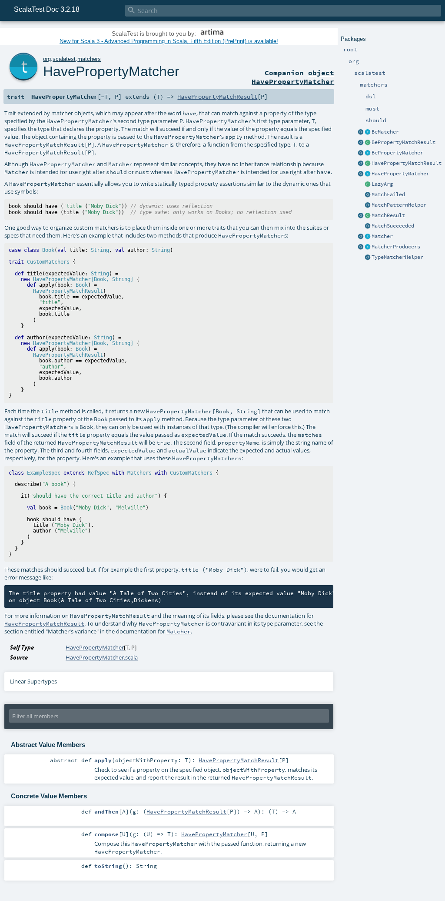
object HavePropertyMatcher (293, 77)
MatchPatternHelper (399, 205)
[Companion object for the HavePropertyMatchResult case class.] (360, 163)
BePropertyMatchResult (403, 142)
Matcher (382, 236)
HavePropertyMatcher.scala (102, 657)
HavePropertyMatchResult (407, 163)
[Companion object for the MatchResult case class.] (360, 215)
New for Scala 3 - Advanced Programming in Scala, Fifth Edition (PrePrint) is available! (169, 41)
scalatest (64, 59)
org (47, 59)
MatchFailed (388, 194)
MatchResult (388, 215)
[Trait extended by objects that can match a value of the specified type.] (367, 236)
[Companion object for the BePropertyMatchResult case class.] (360, 142)
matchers (89, 59)
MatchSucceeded (393, 226)
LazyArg (382, 184)
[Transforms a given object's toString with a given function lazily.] (367, 184)
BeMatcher (385, 132)
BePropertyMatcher (397, 153)
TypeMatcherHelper (397, 257)
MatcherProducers (396, 247)
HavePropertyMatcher (400, 174)
